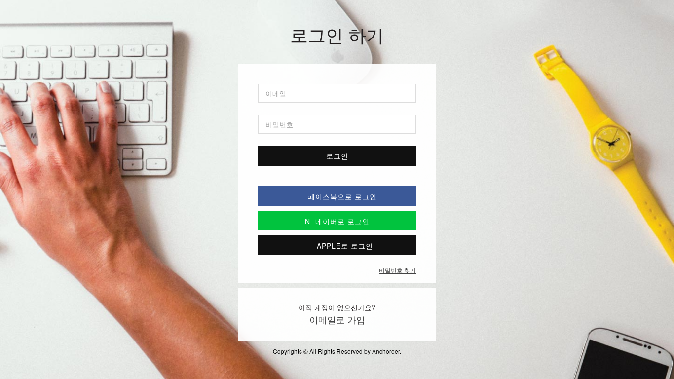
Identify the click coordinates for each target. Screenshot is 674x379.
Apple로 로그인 (342, 246)
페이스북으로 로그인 (342, 196)
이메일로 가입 (337, 319)
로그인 (337, 156)
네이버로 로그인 (337, 221)
